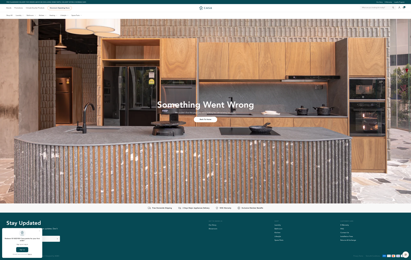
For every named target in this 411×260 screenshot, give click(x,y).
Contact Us (344, 232)
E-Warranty (388, 2)
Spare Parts (279, 240)
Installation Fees (346, 236)
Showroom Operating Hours (60, 8)
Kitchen (277, 232)
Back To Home (205, 119)
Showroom (213, 228)
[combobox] (378, 7)
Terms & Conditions (373, 256)
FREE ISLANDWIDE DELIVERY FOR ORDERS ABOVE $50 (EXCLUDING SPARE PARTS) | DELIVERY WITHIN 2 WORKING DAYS (46, 2)
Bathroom (278, 228)
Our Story (379, 2)
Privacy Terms (358, 256)
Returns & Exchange (348, 240)
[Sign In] (399, 8)
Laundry (278, 225)
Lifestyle (278, 236)
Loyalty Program (399, 2)
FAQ (342, 228)
